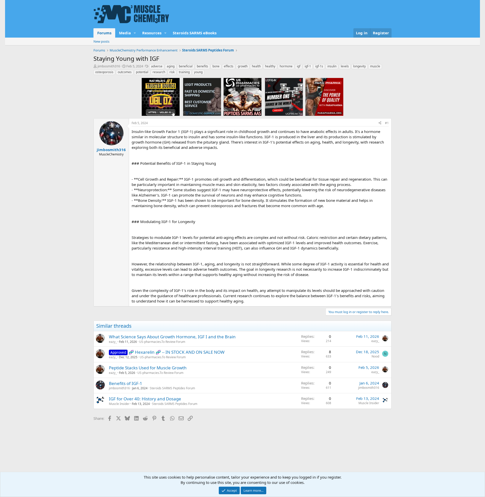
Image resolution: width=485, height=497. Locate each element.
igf (298, 66)
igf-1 (308, 66)
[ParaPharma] (324, 96)
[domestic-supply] (202, 96)
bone (216, 66)
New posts (101, 41)
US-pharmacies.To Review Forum (162, 342)
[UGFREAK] (284, 96)
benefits (202, 66)
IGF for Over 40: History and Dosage (145, 399)
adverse (156, 66)
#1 (387, 123)
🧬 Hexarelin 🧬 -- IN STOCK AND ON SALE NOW (177, 352)
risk (172, 72)
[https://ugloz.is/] (161, 96)
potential (142, 72)
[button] (134, 33)
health (256, 66)
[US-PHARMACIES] (242, 96)
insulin (331, 66)
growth (243, 66)
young (198, 72)
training (184, 72)
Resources (151, 32)
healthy (270, 66)
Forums (104, 32)
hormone (286, 66)
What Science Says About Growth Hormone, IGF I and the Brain (172, 337)
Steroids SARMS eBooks (194, 32)
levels (345, 66)
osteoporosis (104, 72)
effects (228, 66)
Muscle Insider (119, 404)
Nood (375, 356)
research (159, 72)
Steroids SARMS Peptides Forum (172, 388)
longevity (359, 66)
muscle (375, 66)
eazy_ (113, 342)
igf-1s (319, 66)
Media (125, 32)
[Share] (380, 123)
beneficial (185, 66)
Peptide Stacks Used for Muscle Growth (148, 368)
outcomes (125, 72)
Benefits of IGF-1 (125, 383)
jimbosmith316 (109, 66)
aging (171, 66)
